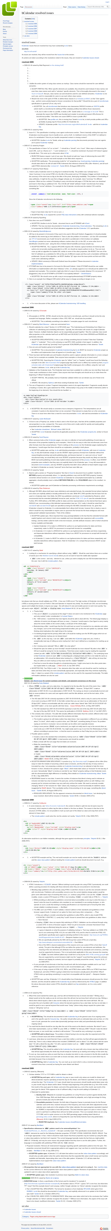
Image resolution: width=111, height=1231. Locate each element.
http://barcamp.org (79, 761)
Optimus (51, 383)
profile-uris (54, 119)
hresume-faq (54, 1019)
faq (77, 984)
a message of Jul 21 (90, 111)
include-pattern (53, 561)
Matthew (86, 711)
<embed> (54, 166)
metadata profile (82, 99)
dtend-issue (37, 681)
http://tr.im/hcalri (29, 51)
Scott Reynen (44, 437)
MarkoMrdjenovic (45, 231)
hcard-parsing (85, 161)
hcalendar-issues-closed (90, 58)
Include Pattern (67, 616)
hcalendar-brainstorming (64, 350)
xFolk (67, 153)
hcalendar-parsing (70, 140)
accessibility (99, 518)
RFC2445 (87, 1189)
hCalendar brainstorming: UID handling (72, 303)
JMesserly (39, 1119)
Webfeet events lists (49, 556)
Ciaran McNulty (75, 706)
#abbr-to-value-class (82, 1175)
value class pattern (43, 860)
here (68, 324)
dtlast (66, 768)
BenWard (40, 1125)
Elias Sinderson (44, 488)
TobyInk (78, 816)
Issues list (60, 54)
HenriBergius (33, 241)
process (76, 445)
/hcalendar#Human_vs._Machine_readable (39, 1131)
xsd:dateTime (44, 505)
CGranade (43, 310)
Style (104, 945)
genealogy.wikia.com (43, 1117)
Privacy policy (25, 1228)
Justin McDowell (44, 419)
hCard (87, 223)
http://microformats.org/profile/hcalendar (72, 124)
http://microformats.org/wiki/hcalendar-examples (41, 1183)
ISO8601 (30, 1191)
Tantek (62, 166)
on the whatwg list (56, 65)
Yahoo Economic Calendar (54, 806)
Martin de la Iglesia (52, 1178)
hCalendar (25, 46)
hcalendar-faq (65, 367)
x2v (71, 269)
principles (86, 838)
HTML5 (92, 982)
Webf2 (46, 759)
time (47, 884)
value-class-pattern (90, 1153)
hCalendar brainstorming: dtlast (90, 773)
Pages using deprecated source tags (42, 1216)
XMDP (96, 106)
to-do (66, 46)
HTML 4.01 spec (81, 498)
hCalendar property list (88, 432)
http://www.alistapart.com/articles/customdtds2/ (55, 942)
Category (25, 1216)
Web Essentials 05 (52, 362)
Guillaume (42, 803)
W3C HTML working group (95, 954)
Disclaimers (49, 1228)
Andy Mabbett (66, 608)
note (80, 496)
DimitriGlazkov (86, 273)
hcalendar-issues (30, 1209)
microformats (103, 101)
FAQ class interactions (69, 215)
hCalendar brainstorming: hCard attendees (77, 226)
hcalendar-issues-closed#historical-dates (72, 1122)
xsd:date (32, 505)
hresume (56, 1003)
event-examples (44, 465)
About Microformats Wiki (38, 1228)
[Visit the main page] (9, 8)
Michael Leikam (56, 429)
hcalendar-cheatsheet (42, 429)
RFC (33, 239)
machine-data (102, 1167)
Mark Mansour (44, 324)
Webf (41, 550)
